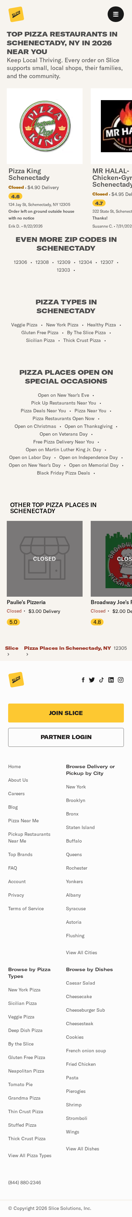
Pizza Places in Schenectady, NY (67, 648)
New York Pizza (24, 990)
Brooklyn (75, 800)
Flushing (75, 936)
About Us (18, 780)
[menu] (116, 14)
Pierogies (76, 1091)
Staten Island (80, 827)
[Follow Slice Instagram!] (121, 680)
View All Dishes (82, 1149)
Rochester (76, 868)
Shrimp (74, 1105)
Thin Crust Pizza (25, 1111)
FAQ (12, 868)
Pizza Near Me (23, 821)
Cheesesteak (79, 1023)
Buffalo (74, 841)
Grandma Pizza (24, 1098)
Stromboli (76, 1118)
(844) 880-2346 (24, 1182)
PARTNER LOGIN (66, 737)
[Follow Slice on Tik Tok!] (101, 680)
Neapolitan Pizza (26, 1071)
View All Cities (81, 952)
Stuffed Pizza (22, 1125)
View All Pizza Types (29, 1155)
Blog (13, 807)
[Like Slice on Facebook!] (83, 680)
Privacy (16, 895)
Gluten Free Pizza (26, 1057)
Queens (74, 854)
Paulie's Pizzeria (26, 602)
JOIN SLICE (66, 713)
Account (17, 881)
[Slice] (16, 14)
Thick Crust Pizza (27, 1138)
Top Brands (20, 854)
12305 (120, 648)
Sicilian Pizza (22, 1003)
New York (76, 787)
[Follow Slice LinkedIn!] (111, 680)
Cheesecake (79, 996)
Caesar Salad (80, 983)
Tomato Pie (20, 1084)
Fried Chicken (81, 1064)
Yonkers (74, 881)
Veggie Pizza (21, 1017)
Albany (73, 895)
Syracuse (76, 908)
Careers (16, 793)
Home (14, 766)
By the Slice (21, 1044)
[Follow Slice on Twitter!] (92, 680)
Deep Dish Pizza (25, 1030)
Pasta (72, 1078)
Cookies (75, 1037)
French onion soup (86, 1051)
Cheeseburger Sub (85, 1010)
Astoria (74, 922)
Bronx (72, 814)
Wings (72, 1132)
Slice (11, 648)
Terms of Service (26, 908)
